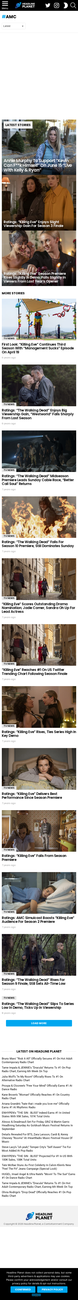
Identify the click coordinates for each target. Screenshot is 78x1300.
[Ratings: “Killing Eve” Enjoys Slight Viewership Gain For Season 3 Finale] (39, 203)
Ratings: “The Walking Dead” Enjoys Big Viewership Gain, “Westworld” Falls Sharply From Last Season (38, 414)
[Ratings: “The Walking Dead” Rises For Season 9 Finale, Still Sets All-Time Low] (39, 955)
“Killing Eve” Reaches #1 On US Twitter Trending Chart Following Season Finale (34, 671)
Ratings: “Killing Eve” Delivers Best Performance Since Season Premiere (32, 795)
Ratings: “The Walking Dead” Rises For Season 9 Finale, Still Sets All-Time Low (33, 981)
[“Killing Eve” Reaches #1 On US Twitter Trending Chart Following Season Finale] (39, 645)
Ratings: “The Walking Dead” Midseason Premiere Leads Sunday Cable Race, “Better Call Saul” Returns (38, 480)
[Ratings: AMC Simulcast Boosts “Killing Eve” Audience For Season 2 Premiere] (39, 893)
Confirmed (23, 1289)
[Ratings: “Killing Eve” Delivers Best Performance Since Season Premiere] (39, 769)
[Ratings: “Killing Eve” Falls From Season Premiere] (39, 831)
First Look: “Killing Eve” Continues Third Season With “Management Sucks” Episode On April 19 (38, 348)
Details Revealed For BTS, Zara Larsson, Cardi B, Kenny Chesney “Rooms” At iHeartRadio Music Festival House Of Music (37, 1138)
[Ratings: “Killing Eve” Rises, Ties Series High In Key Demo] (39, 707)
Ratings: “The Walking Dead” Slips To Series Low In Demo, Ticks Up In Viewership (38, 1005)
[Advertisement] (39, 73)
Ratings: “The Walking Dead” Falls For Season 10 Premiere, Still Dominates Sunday (38, 544)
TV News (9, 338)
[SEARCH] (73, 5)
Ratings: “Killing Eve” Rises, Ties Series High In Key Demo (39, 733)
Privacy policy (52, 1289)
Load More (39, 1023)
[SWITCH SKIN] (66, 5)
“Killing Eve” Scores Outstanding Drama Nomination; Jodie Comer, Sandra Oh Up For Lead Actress (38, 608)
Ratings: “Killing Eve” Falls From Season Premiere (34, 857)
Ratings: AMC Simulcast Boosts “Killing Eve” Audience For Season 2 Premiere (38, 919)
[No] (36, 1295)
